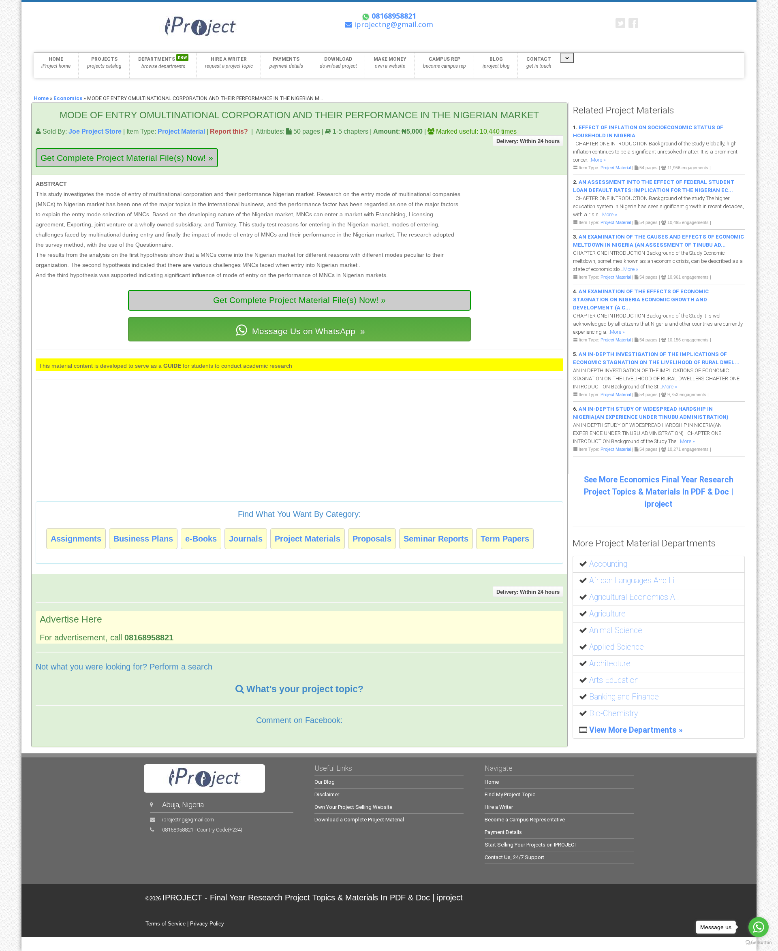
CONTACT (538, 62)
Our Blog (324, 782)
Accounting (608, 564)
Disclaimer (326, 794)
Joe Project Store (95, 131)
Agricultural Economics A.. (634, 597)
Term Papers (505, 538)
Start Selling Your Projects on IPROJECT (531, 845)
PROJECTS (104, 62)
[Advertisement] (512, 216)
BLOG (496, 62)
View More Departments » (636, 730)
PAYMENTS (286, 62)
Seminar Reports (436, 538)
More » (598, 160)
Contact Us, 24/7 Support (514, 857)
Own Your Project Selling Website (353, 807)
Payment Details (503, 832)
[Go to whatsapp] (758, 927)
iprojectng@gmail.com (188, 820)
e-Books (201, 538)
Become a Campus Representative (525, 820)
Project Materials (307, 538)
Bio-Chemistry (613, 713)
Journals (246, 538)
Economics (67, 98)
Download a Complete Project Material (359, 820)
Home (41, 98)
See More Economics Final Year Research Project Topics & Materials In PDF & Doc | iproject (658, 492)
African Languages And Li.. (633, 580)
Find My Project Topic (510, 794)
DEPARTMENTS (162, 62)
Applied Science (616, 647)
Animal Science (615, 630)
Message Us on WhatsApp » (307, 331)
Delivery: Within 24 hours (528, 141)
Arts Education (614, 680)
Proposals (372, 538)
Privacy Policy (207, 924)
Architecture (610, 663)
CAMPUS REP (444, 62)
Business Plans (143, 538)
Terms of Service (165, 924)
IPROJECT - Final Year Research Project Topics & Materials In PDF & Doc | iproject (312, 897)
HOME (56, 62)
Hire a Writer (499, 807)
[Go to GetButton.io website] (759, 942)
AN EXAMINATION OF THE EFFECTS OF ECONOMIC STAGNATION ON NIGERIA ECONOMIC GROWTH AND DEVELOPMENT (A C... (641, 299)
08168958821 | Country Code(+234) (202, 830)
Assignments (76, 538)
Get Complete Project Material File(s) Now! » (127, 157)
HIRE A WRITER (229, 62)
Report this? (229, 131)
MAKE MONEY (390, 62)
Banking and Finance (624, 697)
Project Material (181, 131)
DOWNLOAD (338, 62)
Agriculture (607, 613)
